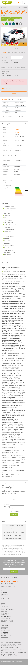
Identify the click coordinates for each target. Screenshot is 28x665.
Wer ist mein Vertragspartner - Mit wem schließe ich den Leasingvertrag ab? (14, 538)
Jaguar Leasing (5, 632)
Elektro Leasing (5, 614)
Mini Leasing (4, 628)
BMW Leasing (4, 627)
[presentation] (4, 34)
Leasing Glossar (5, 608)
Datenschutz (4, 594)
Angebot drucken (8, 89)
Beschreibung (6, 263)
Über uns (3, 591)
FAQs (3, 521)
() (20, 3)
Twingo (17, 132)
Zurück (4, 7)
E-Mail (14, 499)
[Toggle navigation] (24, 2)
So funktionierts (5, 606)
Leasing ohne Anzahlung (7, 609)
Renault (17, 129)
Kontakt (3, 603)
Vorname (6, 504)
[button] (6, 23)
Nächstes (23, 7)
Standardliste (15, 511)
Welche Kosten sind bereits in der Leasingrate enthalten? (14, 532)
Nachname (6, 506)
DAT (4, 656)
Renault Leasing (5, 630)
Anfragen (5, 483)
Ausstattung (5, 203)
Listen (14, 509)
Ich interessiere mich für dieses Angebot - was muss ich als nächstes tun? (14, 525)
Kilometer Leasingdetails (12, 99)
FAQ (2, 604)
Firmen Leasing (5, 613)
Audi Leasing (4, 625)
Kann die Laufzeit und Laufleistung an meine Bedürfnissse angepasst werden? (14, 529)
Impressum (4, 596)
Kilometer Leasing (6, 616)
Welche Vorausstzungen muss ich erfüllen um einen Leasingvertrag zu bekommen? (14, 535)
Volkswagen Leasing (6, 635)
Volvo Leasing (4, 637)
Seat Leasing (4, 633)
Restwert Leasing (5, 618)
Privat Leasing (4, 611)
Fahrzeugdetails (7, 124)
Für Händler (4, 592)
